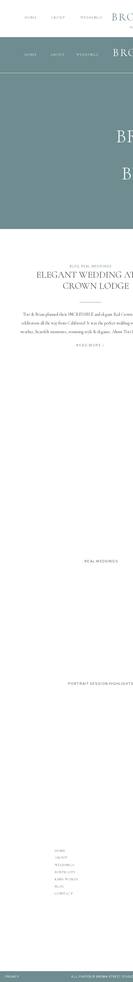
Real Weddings (96, 266)
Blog (74, 266)
